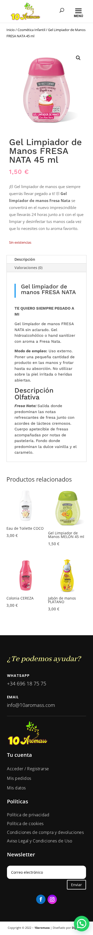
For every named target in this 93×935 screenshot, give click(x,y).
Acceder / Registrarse (28, 769)
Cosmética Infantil (31, 29)
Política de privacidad (28, 815)
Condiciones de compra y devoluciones (45, 832)
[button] (78, 58)
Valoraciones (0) (28, 267)
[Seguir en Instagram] (52, 899)
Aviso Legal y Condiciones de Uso (39, 841)
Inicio (10, 29)
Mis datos (16, 788)
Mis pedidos (19, 778)
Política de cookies (25, 823)
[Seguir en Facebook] (40, 899)
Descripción (24, 259)
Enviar (76, 884)
